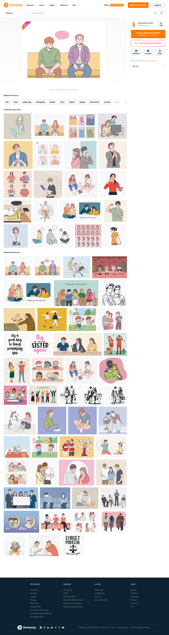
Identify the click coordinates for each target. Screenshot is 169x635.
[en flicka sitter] (17, 126)
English (134, 590)
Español (134, 593)
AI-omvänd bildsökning (39, 610)
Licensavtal (67, 590)
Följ (161, 25)
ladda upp (27, 102)
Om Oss (98, 596)
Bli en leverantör (101, 600)
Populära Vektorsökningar (73, 600)
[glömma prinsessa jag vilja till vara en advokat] (73, 545)
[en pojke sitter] (52, 420)
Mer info (136, 66)
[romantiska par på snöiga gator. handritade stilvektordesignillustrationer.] (114, 522)
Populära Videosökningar (73, 607)
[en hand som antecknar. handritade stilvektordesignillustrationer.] (17, 211)
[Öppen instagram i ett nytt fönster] (44, 628)
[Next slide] (123, 102)
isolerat (107, 102)
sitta (15, 102)
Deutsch (134, 600)
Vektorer (30, 5)
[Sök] (155, 13)
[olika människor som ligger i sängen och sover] (82, 126)
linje (117, 102)
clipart (72, 102)
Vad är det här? (152, 61)
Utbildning (34, 603)
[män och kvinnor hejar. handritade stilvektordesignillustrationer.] (17, 371)
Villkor (113, 627)
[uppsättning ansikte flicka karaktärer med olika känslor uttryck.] (88, 236)
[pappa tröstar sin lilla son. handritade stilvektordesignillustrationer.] (113, 420)
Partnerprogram (69, 596)
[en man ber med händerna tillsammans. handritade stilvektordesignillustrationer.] (112, 155)
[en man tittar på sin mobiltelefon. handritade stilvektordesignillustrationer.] (18, 155)
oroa (62, 102)
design (82, 102)
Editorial (63, 5)
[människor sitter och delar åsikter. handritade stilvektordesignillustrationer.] (113, 498)
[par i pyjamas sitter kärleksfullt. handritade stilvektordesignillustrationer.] (85, 498)
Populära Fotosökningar (72, 603)
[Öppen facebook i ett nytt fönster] (41, 628)
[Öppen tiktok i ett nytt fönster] (56, 628)
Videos (52, 5)
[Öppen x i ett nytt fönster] (59, 628)
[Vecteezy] (13, 5)
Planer (106, 5)
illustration (94, 102)
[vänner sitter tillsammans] (49, 126)
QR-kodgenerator (37, 617)
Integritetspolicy (122, 627)
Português (135, 596)
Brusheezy (34, 590)
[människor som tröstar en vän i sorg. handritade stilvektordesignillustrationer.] (80, 211)
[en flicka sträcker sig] (115, 236)
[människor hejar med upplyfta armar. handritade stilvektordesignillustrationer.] (43, 395)
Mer (74, 5)
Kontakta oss (99, 593)
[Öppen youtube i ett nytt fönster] (63, 628)
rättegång (40, 102)
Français (134, 603)
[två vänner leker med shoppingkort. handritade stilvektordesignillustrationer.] (76, 267)
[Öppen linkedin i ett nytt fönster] (48, 628)
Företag (33, 600)
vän (7, 102)
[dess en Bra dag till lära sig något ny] (15, 344)
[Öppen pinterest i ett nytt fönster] (52, 628)
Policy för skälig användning (140, 627)
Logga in (157, 5)
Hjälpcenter (99, 590)
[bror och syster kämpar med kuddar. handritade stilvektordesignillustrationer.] (111, 447)
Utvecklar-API (35, 607)
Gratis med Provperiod (148, 34)
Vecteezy (33, 593)
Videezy (33, 596)
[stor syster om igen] (39, 344)
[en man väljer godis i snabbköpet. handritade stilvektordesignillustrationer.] (48, 184)
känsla (52, 102)
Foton (41, 5)
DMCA (65, 593)
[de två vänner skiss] (113, 293)
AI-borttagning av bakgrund (41, 613)
